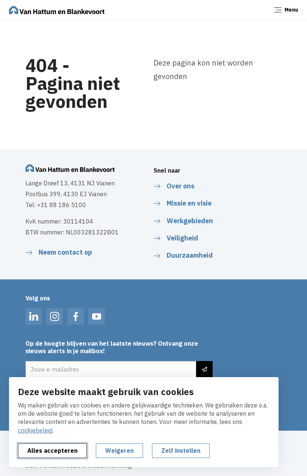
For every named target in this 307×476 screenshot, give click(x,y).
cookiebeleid (35, 430)
